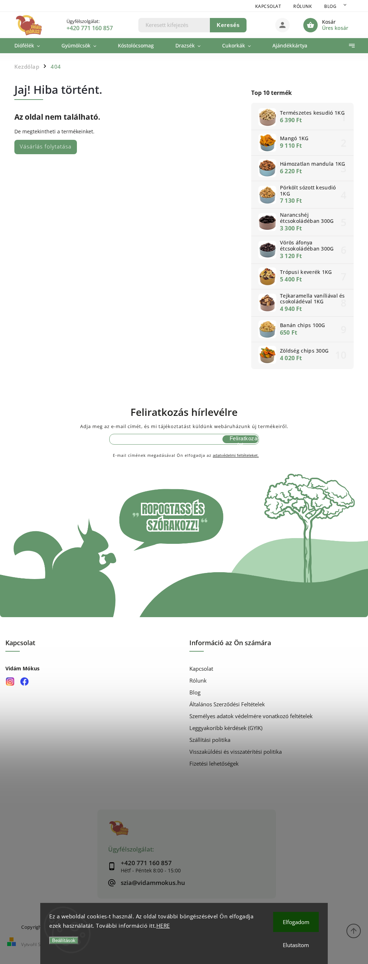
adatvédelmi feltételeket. (236, 455)
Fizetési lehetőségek (214, 763)
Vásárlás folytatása (46, 146)
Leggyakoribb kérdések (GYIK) (225, 728)
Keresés (228, 25)
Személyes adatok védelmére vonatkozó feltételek (251, 716)
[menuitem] (32, 45)
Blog (330, 6)
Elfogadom (296, 922)
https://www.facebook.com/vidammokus (24, 681)
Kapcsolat (268, 6)
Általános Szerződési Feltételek (227, 704)
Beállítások (63, 940)
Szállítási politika (209, 740)
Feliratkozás (244, 438)
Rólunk (302, 6)
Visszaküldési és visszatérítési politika (235, 752)
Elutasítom (296, 945)
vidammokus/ (9, 681)
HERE (163, 925)
